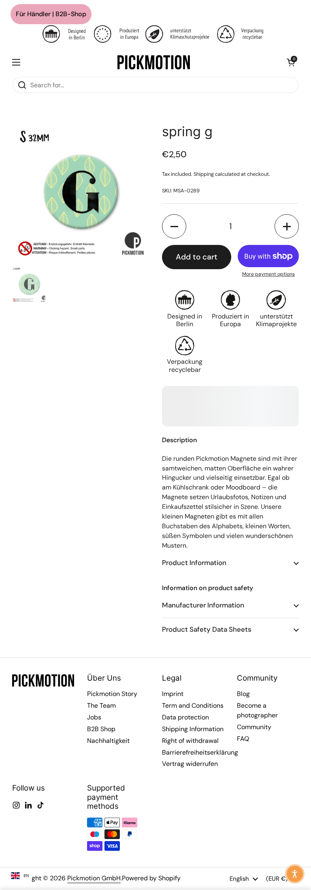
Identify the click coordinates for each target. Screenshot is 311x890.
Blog (243, 694)
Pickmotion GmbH (94, 878)
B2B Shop (101, 729)
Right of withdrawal (190, 740)
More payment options (268, 274)
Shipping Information (193, 729)
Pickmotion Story (112, 694)
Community (254, 727)
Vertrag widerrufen (190, 763)
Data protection (185, 717)
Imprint (172, 694)
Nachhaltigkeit (108, 740)
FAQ (243, 738)
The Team (101, 705)
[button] (291, 62)
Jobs (94, 717)
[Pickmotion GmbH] (153, 62)
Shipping (204, 174)
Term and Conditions (193, 705)
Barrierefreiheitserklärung (200, 752)
